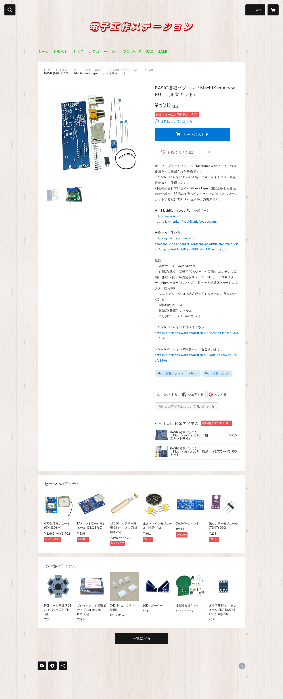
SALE (162, 51)
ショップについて (127, 51)
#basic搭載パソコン (217, 373)
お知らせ (60, 51)
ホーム (43, 51)
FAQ (150, 51)
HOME (49, 70)
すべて (78, 51)
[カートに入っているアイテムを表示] (273, 9)
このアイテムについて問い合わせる (189, 406)
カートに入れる (196, 134)
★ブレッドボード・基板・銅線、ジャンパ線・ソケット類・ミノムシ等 (107, 70)
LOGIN (255, 10)
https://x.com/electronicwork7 (242, 666)
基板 (151, 70)
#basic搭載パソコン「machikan (177, 373)
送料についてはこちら (176, 121)
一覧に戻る (141, 638)
